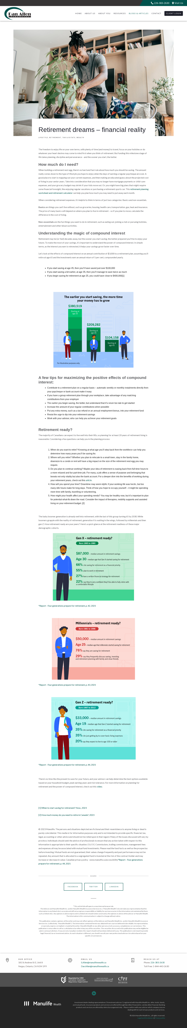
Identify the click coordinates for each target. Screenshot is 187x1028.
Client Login (173, 13)
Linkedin (114, 886)
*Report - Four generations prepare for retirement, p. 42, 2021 (67, 605)
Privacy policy (160, 1018)
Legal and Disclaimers (146, 1018)
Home (78, 13)
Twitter (93, 886)
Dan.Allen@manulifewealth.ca (95, 966)
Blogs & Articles (139, 13)
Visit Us (178, 3)
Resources (120, 13)
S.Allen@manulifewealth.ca (93, 962)
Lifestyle (43, 137)
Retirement (55, 137)
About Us (90, 13)
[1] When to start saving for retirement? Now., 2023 (62, 808)
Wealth (80, 137)
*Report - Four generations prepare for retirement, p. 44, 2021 (67, 764)
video (99, 786)
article (89, 480)
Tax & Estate (68, 137)
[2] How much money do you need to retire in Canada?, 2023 (66, 815)
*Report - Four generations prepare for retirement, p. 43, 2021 (67, 684)
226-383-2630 (161, 3)
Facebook (73, 886)
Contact (156, 13)
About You (104, 13)
